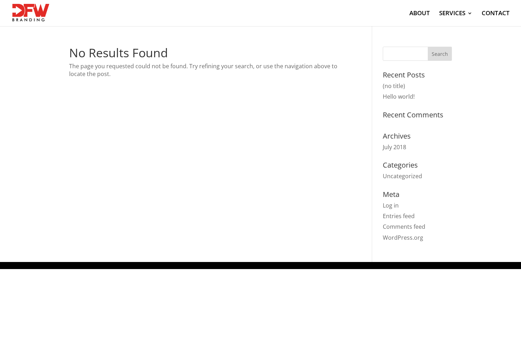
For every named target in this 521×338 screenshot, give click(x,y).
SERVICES (452, 14)
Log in (391, 205)
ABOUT (419, 14)
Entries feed (399, 216)
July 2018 (394, 147)
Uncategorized (402, 176)
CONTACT (496, 14)
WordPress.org (403, 237)
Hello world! (399, 96)
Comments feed (404, 227)
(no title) (394, 86)
